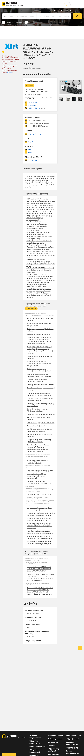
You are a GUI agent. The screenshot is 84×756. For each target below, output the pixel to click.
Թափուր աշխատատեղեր (72, 752)
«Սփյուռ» (9, 72)
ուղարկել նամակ (34, 134)
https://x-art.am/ (33, 142)
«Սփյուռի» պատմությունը (72, 743)
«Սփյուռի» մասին (73, 739)
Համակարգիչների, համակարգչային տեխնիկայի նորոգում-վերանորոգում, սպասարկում (39, 526)
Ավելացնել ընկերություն (34, 742)
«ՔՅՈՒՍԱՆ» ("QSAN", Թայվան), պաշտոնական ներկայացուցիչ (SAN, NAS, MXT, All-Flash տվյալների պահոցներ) (40, 201)
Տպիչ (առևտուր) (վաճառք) (36, 426)
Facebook (31, 152)
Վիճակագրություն (55, 739)
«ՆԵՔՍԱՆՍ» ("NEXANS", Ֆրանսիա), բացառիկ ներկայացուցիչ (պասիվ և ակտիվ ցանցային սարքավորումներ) (38, 289)
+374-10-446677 (34, 102)
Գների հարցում (31, 308)
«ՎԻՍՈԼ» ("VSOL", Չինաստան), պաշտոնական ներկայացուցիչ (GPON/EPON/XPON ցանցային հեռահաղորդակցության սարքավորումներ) (36, 226)
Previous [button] (62, 87)
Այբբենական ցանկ (55, 735)
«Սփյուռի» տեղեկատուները (36, 736)
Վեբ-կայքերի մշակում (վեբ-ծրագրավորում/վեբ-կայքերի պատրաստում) (36, 476)
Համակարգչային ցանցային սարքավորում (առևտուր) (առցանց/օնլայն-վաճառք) (39, 363)
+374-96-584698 (36, 108)
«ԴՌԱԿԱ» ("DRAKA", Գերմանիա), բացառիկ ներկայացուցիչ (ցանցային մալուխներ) (38, 295)
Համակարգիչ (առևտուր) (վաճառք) (39, 334)
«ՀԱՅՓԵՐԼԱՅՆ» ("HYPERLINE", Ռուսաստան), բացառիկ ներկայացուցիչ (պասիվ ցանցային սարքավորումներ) (39, 276)
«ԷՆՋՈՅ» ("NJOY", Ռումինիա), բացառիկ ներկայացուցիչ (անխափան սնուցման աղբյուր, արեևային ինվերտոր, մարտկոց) (40, 207)
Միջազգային (53, 742)
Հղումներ (51, 745)
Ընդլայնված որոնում (60, 11)
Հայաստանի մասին (73, 735)
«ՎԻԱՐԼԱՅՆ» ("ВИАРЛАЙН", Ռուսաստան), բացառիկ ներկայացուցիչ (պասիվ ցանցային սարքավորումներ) (40, 282)
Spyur (30, 150)
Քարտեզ (30, 85)
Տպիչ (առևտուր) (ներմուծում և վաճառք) (40, 423)
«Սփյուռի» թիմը (72, 748)
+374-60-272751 (34, 105)
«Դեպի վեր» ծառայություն (34, 751)
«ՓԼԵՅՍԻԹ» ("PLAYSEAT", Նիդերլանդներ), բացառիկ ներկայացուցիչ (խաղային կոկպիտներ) (40, 270)
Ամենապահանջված (37, 746)
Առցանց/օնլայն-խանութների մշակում (40, 471)
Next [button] (79, 87)
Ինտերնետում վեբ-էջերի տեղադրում (39, 494)
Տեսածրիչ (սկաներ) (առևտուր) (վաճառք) (41, 414)
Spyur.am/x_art (33, 160)
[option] (71, 87)
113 (69, 5)
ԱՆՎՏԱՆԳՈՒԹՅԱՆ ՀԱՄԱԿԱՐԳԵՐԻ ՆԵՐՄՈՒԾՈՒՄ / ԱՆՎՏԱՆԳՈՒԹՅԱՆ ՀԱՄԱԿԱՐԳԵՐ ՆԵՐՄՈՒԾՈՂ (39, 569)
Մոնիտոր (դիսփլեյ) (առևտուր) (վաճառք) (40, 385)
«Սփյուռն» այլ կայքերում (53, 750)
